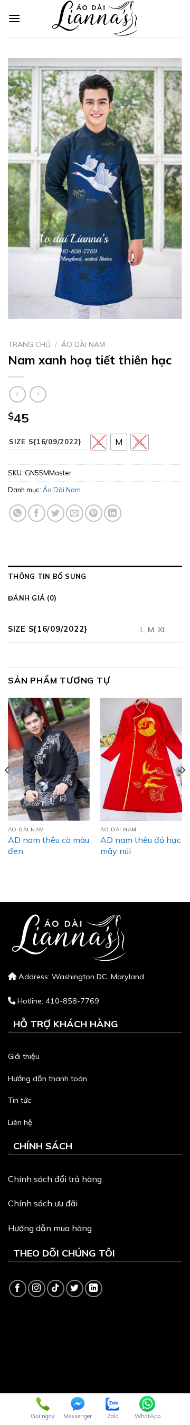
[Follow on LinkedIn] (93, 1288)
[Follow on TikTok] (55, 1288)
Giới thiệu (24, 1056)
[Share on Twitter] (55, 513)
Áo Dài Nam (83, 344)
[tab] (95, 576)
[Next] (182, 791)
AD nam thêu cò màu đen (48, 845)
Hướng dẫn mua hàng (50, 1228)
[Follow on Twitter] (74, 1288)
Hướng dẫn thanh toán (47, 1078)
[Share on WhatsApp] (17, 513)
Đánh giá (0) (32, 598)
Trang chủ (29, 344)
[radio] (99, 442)
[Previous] (7, 791)
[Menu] (14, 18)
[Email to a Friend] (74, 513)
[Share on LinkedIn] (112, 513)
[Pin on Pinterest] (93, 513)
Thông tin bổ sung (47, 576)
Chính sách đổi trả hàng (55, 1179)
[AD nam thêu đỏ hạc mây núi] (141, 759)
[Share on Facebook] (36, 513)
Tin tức (19, 1100)
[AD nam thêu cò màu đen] (49, 759)
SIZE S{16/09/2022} (45, 442)
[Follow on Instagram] (36, 1288)
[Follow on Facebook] (17, 1288)
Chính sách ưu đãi (43, 1203)
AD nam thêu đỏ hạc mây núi (140, 845)
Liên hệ (20, 1122)
